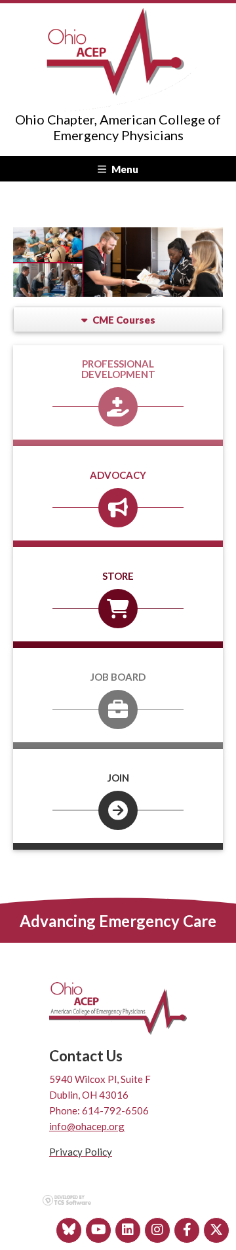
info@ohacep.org (87, 1126)
